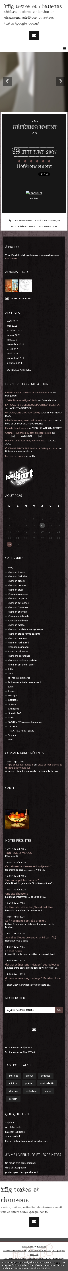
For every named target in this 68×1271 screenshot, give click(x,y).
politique (13, 700)
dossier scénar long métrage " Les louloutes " (33, 964)
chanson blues (16, 589)
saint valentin (47, 1083)
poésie (28, 1083)
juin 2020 (12, 339)
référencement (27, 226)
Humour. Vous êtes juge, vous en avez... (26, 440)
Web (10, 739)
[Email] (34, 35)
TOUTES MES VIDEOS (18, 852)
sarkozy (13, 1099)
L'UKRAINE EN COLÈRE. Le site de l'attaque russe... (32, 448)
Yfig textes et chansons (33, 6)
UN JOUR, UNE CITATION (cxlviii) (22, 412)
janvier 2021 (13, 335)
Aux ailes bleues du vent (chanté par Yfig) (30, 937)
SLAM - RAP (14, 713)
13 (42, 525)
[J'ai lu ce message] (64, 1262)
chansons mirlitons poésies (23, 660)
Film (10, 669)
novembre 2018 (15, 344)
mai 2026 (12, 325)
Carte (10, 788)
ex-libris (33, 456)
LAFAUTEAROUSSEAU (21, 408)
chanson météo (16, 625)
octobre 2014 (14, 363)
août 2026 (12, 321)
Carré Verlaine (49, 400)
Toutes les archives (18, 369)
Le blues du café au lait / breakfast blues (30, 907)
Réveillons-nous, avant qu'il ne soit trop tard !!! (30, 420)
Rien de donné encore (16, 428)
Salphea (9, 1122)
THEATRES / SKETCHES (21, 731)
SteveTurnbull (12, 1136)
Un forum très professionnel (20, 1163)
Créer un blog (28, 1247)
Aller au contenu (12, 3)
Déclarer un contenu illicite (15, 1258)
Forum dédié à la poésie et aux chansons (26, 1141)
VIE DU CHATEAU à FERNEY (46, 428)
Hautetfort (41, 1247)
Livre (11, 686)
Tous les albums (21, 298)
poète (48, 1091)
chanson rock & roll (18, 642)
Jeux (10, 673)
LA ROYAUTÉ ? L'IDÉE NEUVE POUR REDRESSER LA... (33, 405)
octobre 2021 (14, 330)
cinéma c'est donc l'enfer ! (22, 664)
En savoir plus (42, 1268)
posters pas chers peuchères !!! (21, 1172)
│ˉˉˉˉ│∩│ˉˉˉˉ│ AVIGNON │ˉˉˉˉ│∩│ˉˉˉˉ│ (26, 436)
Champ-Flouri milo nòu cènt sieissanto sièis (28, 432)
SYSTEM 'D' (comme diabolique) (25, 722)
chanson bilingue (17, 585)
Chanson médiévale (18, 616)
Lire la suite (11, 258)
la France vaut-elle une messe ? (24, 682)
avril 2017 (12, 349)
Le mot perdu (13, 951)
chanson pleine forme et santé (24, 633)
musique (13, 1075)
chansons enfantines (19, 655)
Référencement (34, 166)
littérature (31, 1091)
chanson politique (17, 638)
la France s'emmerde (19, 677)
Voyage (12, 735)
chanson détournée (18, 603)
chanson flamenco (18, 607)
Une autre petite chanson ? (22, 880)
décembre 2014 (15, 358)
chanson (13, 1091)
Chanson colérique (18, 594)
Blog (10, 567)
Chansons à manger (18, 647)
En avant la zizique (15, 1132)
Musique (55, 220)
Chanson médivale (18, 620)
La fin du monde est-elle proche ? (25, 920)
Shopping (13, 708)
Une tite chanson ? (16, 893)
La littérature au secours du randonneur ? (27, 392)
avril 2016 (12, 353)
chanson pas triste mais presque (25, 629)
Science (12, 704)
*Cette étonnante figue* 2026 (21, 400)
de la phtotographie (15, 1167)
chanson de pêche (17, 598)
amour (29, 1075)
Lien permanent (22, 220)
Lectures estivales (15, 456)
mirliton (13, 1083)
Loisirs (12, 691)
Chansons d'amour (18, 651)
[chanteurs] (34, 192)
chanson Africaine (17, 576)
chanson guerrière (18, 611)
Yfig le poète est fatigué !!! (19, 764)
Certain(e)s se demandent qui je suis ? (28, 866)
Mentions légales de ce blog (39, 1258)
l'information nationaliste (18, 451)
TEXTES (12, 726)
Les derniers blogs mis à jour (14, 1251)
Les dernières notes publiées (39, 1251)
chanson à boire (16, 572)
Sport (11, 717)
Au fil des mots (13, 1127)
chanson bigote (16, 581)
